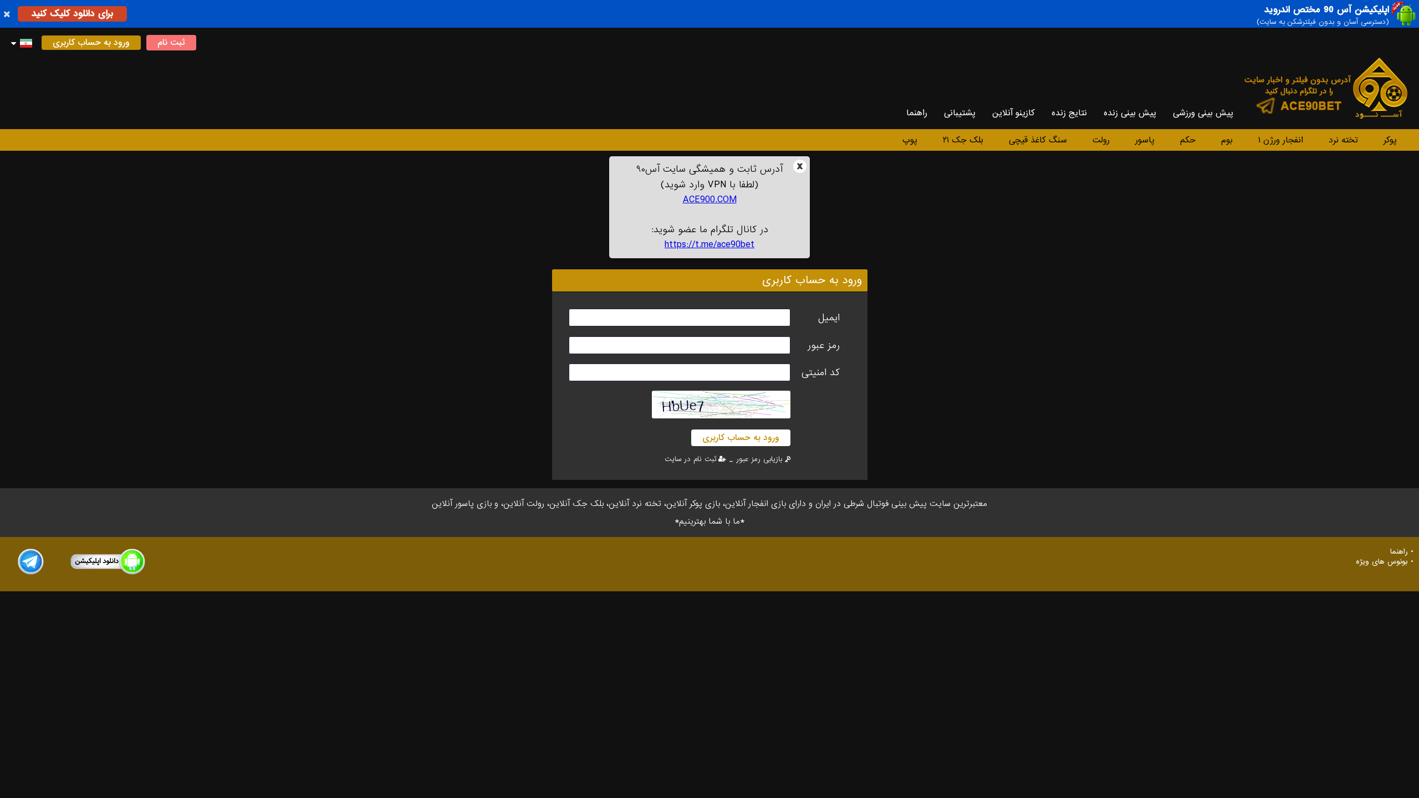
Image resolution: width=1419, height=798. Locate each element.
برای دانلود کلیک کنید (72, 14)
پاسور (1145, 140)
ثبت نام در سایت (691, 459)
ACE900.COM (710, 199)
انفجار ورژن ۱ (1280, 140)
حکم (1188, 140)
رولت (1101, 140)
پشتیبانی (960, 113)
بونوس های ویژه (1382, 562)
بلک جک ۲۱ (963, 140)
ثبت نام (171, 42)
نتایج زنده (1069, 113)
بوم (1227, 140)
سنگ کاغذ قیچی (1038, 140)
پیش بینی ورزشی (1203, 113)
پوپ (909, 140)
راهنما (916, 113)
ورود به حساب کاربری (91, 42)
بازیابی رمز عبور (759, 459)
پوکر (1390, 140)
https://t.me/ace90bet (709, 244)
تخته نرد (1343, 140)
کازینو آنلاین (1013, 113)
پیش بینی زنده (1130, 113)
